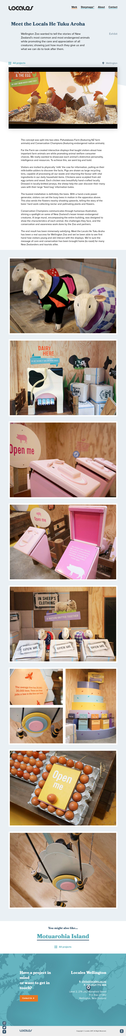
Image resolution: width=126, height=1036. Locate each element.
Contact (113, 7)
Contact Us (27, 998)
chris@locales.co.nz (94, 981)
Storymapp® (87, 7)
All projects (19, 63)
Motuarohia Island (63, 937)
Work (74, 7)
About (101, 7)
